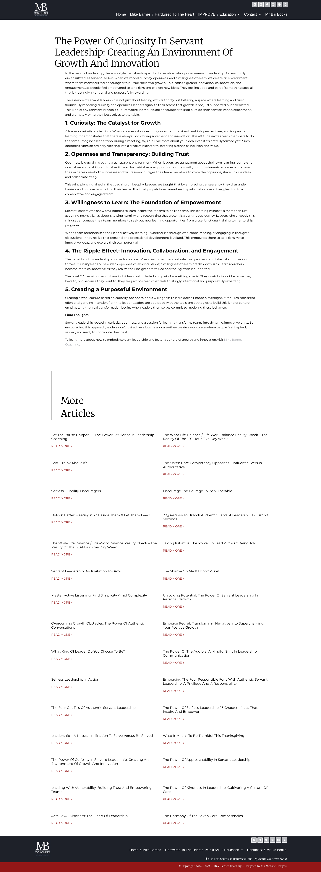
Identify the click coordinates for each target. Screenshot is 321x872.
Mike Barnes (140, 14)
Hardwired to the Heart (174, 14)
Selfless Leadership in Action (75, 679)
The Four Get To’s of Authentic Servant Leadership (93, 708)
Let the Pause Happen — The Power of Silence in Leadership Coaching (102, 437)
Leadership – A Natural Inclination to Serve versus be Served (102, 736)
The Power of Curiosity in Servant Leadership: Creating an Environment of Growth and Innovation (100, 762)
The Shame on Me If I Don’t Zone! (191, 571)
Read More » (61, 446)
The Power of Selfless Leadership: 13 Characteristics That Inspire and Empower (210, 710)
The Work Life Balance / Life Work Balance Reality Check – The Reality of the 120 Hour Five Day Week (215, 437)
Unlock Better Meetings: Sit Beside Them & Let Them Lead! (100, 515)
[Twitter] (267, 4)
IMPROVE (206, 14)
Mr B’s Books (276, 14)
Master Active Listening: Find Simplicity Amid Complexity (99, 595)
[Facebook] (254, 4)
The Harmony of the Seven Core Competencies (203, 816)
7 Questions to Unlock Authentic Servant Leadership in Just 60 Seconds (215, 517)
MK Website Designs (187, 832)
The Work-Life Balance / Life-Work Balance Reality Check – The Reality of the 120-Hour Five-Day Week (104, 545)
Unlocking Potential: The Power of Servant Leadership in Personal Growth (210, 597)
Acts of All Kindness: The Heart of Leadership (89, 816)
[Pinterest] (279, 4)
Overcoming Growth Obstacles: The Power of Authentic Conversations (98, 625)
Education (227, 14)
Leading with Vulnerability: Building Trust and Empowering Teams (101, 790)
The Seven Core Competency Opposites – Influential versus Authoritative (212, 465)
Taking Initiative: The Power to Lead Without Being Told (209, 543)
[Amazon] (285, 4)
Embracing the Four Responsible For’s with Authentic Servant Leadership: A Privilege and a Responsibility (215, 681)
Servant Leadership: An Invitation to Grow (86, 571)
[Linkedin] (261, 4)
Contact (250, 14)
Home (121, 14)
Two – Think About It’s (69, 463)
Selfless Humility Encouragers (76, 491)
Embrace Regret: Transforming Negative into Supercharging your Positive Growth (213, 625)
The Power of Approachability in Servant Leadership (206, 760)
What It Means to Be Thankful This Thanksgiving (203, 736)
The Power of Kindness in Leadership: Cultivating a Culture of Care (215, 790)
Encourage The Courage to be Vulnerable (197, 491)
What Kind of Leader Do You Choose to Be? (88, 651)
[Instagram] (273, 4)
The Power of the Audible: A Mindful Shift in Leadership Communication (210, 653)
